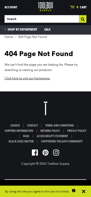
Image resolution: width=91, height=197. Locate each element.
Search (15, 125)
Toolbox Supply (58, 163)
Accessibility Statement (52, 136)
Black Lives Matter (21, 141)
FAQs (26, 136)
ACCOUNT (11, 7)
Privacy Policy (76, 131)
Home (9, 37)
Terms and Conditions (59, 125)
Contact (32, 125)
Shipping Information (19, 131)
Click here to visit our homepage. (27, 78)
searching (11, 70)
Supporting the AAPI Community (62, 141)
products (45, 70)
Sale (47, 29)
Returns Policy (50, 131)
